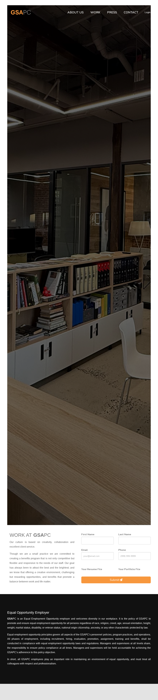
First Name (87, 534)
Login (147, 12)
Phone (122, 550)
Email (84, 550)
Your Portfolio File (129, 569)
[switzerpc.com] (19, 12)
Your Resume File (91, 569)
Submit (114, 580)
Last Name (124, 534)
